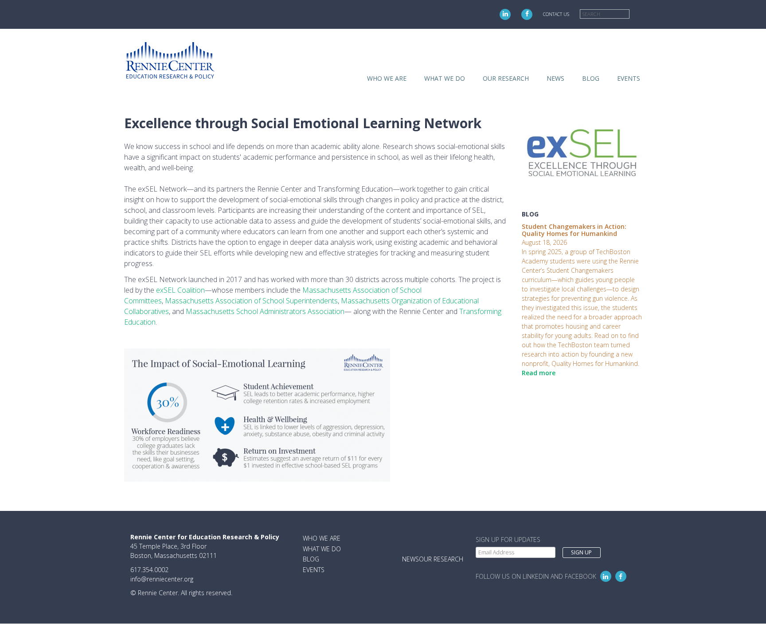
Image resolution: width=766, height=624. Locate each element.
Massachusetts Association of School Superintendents (251, 301)
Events (628, 78)
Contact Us (556, 14)
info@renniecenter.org (161, 579)
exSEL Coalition (180, 290)
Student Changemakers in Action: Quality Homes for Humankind (574, 230)
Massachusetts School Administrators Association (265, 311)
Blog (590, 78)
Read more (538, 373)
